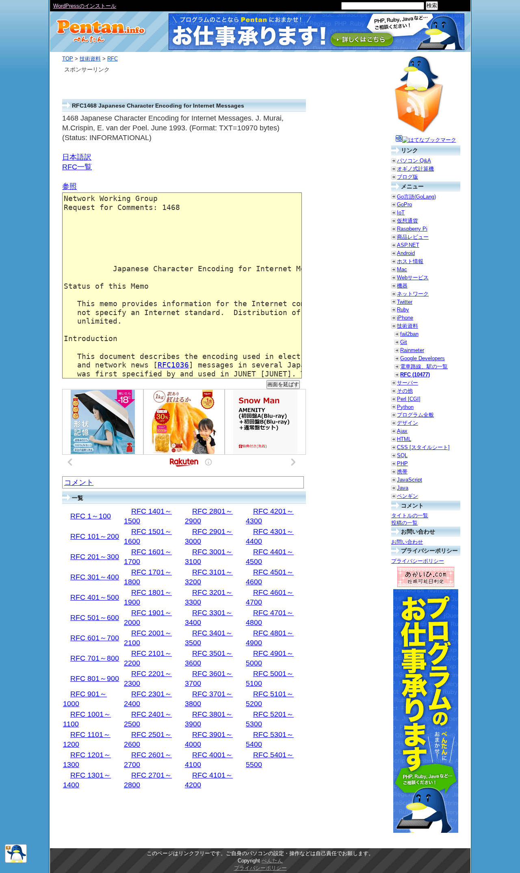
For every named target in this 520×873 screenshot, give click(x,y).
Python (405, 407)
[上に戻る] (16, 861)
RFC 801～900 (94, 678)
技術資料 (90, 59)
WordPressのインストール (84, 6)
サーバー (407, 383)
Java (402, 488)
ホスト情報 (410, 261)
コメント (78, 482)
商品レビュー (413, 237)
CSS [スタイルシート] (423, 447)
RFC (112, 59)
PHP (402, 463)
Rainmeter (412, 350)
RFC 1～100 (90, 516)
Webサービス (413, 277)
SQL (402, 455)
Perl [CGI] (408, 399)
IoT (401, 213)
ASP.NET (408, 245)
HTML (404, 439)
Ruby (403, 310)
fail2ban (409, 334)
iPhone (405, 318)
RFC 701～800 (94, 658)
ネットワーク (413, 294)
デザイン (407, 423)
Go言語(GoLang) (416, 197)
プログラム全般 (415, 415)
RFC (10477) (415, 375)
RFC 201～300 (94, 557)
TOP (67, 59)
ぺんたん (272, 861)
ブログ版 (407, 177)
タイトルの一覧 (409, 515)
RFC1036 (173, 365)
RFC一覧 (77, 167)
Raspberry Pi (412, 229)
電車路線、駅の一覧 (424, 366)
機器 (402, 286)
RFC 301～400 (94, 577)
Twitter (404, 302)
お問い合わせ (407, 542)
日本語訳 (76, 157)
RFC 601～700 (94, 638)
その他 (405, 391)
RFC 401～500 (94, 597)
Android (406, 253)
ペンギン (407, 496)
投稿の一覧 (404, 523)
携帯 (402, 472)
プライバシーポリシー (417, 561)
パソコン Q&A (414, 161)
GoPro (404, 204)
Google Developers (422, 358)
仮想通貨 (407, 221)
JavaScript (409, 480)
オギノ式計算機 (415, 169)
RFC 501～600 (94, 618)
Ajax (402, 431)
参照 (69, 186)
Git (403, 342)
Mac (402, 269)
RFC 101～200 (94, 536)
